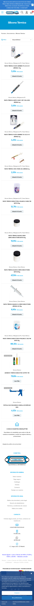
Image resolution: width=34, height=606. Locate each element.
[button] (31, 573)
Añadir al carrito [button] (17, 76)
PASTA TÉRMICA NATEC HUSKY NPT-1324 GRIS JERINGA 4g (17, 101)
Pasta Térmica (25, 63)
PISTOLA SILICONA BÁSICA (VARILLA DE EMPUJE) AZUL (17, 406)
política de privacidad (15, 444)
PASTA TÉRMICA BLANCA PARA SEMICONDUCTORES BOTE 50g (17, 236)
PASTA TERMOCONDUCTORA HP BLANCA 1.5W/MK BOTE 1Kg (17, 339)
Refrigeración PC (17, 63)
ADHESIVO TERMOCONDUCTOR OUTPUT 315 (17, 373)
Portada (3, 33)
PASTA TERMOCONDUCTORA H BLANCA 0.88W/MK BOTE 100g (17, 202)
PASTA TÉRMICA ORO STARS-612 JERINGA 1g (16, 169)
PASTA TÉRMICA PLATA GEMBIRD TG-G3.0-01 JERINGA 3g (17, 135)
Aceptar (17, 593)
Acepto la (12, 444)
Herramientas (11, 33)
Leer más (17, 381)
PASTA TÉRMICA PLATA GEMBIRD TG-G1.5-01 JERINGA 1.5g (16, 67)
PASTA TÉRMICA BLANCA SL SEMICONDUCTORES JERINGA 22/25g (17, 305)
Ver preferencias (17, 598)
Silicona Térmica (9, 63)
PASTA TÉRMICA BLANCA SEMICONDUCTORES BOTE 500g (17, 271)
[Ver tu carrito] (31, 12)
